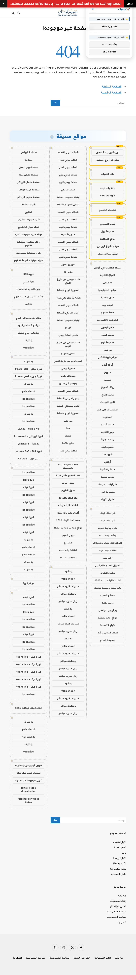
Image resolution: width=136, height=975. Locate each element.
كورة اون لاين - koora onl (28, 436)
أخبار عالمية (120, 847)
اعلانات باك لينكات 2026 (28, 708)
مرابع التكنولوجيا (107, 290)
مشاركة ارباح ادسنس (107, 159)
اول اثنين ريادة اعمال (107, 152)
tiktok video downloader (28, 789)
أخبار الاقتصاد (119, 842)
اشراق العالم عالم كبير (107, 565)
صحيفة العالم (107, 640)
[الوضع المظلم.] (19, 12)
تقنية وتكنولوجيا (118, 868)
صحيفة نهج (107, 342)
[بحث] (13, 13)
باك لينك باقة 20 (68, 497)
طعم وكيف (107, 446)
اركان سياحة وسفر (107, 253)
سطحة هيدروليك (28, 174)
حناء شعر (68, 420)
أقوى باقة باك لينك (68, 512)
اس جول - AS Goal (28, 458)
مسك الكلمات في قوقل (107, 267)
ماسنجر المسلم (107, 209)
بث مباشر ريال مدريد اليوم (28, 296)
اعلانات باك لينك (68, 550)
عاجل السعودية (118, 874)
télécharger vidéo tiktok (28, 800)
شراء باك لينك (107, 513)
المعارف (107, 417)
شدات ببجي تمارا (68, 159)
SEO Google (107, 195)
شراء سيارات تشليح (28, 226)
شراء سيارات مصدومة (28, 252)
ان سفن (107, 282)
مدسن (107, 379)
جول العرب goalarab (28, 289)
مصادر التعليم (107, 595)
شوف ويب (107, 305)
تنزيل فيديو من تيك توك (28, 765)
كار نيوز (107, 349)
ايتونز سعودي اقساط (68, 197)
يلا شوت (68, 571)
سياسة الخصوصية (116, 911)
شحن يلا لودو (68, 353)
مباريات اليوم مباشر (68, 586)
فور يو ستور (68, 264)
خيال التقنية (107, 297)
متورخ (107, 372)
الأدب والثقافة (119, 863)
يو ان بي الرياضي (107, 610)
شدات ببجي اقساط (68, 152)
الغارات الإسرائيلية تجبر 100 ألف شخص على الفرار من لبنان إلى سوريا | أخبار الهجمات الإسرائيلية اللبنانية (65, 3)
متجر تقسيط (68, 234)
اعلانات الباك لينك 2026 (108, 580)
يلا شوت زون (28, 736)
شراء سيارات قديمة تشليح (28, 260)
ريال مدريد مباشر (68, 601)
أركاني (107, 461)
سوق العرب (68, 482)
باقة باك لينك (107, 188)
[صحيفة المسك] (68, 12)
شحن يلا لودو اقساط (68, 204)
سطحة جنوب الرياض (28, 197)
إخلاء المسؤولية (118, 900)
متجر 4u (68, 271)
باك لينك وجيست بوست (107, 587)
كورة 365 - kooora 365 (28, 451)
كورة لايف (28, 487)
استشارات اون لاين (107, 409)
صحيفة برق (107, 231)
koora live (28, 398)
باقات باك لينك (107, 535)
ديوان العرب (68, 535)
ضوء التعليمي (107, 223)
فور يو (68, 327)
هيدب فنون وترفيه (107, 632)
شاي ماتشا (68, 443)
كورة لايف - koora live (28, 656)
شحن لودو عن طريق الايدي (68, 360)
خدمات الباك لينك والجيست (68, 466)
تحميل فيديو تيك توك (28, 772)
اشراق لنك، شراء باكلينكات (107, 542)
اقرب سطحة (28, 204)
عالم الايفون (107, 327)
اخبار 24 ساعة (107, 625)
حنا (68, 428)
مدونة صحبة (107, 476)
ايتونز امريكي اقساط (68, 312)
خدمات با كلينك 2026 (68, 520)
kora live (28, 479)
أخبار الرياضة (119, 858)
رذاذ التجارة (107, 439)
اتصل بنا (122, 922)
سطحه (28, 159)
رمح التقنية (107, 432)
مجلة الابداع (107, 394)
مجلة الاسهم (107, 312)
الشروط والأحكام (118, 906)
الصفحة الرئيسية (111, 92)
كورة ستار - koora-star (28, 368)
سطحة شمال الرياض (28, 182)
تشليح (28, 212)
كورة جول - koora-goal (28, 376)
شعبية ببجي (68, 368)
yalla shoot (68, 578)
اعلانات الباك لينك (107, 550)
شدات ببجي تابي (68, 174)
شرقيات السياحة (107, 484)
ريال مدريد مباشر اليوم (28, 317)
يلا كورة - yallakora (28, 443)
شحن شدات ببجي (68, 335)
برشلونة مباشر (68, 593)
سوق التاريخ (68, 490)
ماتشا (68, 435)
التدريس (107, 557)
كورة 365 (29, 274)
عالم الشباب (107, 174)
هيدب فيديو (107, 424)
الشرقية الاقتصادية (107, 319)
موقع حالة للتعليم (107, 617)
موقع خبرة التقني (107, 357)
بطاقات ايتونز (68, 375)
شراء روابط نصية (107, 528)
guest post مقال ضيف (68, 475)
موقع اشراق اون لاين (107, 246)
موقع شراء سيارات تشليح (28, 234)
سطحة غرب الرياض (28, 189)
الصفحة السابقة (112, 86)
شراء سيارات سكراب (28, 219)
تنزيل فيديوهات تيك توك (28, 780)
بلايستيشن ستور (68, 383)
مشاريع (68, 542)
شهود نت (107, 454)
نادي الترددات (107, 402)
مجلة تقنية (108, 602)
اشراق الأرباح (107, 499)
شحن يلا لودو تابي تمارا (68, 297)
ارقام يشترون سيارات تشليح (28, 243)
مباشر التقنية (107, 469)
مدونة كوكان (107, 334)
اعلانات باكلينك (68, 557)
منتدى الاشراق (107, 572)
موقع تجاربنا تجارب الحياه (68, 527)
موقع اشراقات (107, 238)
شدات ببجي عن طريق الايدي (68, 281)
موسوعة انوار (107, 491)
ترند (124, 852)
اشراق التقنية (107, 275)
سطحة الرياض (28, 152)
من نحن (122, 895)
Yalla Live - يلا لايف (28, 428)
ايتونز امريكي (68, 189)
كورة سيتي (28, 281)
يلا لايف (28, 304)
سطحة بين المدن (28, 167)
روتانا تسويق (107, 387)
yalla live (28, 347)
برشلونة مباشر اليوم (28, 325)
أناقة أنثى (107, 364)
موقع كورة (28, 583)
